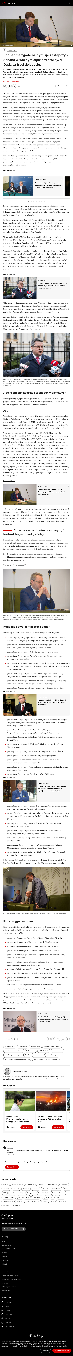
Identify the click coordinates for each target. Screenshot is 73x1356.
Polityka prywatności (9, 1287)
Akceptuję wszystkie (62, 1351)
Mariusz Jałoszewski (19, 1071)
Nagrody (4, 1253)
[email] (63, 1039)
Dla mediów (6, 1291)
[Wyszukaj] (69, 3)
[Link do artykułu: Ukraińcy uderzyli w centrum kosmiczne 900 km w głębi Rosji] (51, 1100)
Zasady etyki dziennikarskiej (11, 1279)
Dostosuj (45, 1351)
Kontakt (4, 1257)
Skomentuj (61, 86)
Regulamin (5, 1283)
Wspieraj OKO (6, 1245)
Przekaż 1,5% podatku (9, 1249)
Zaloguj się (11, 1167)
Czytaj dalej (27, 1127)
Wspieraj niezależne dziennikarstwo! (14, 1223)
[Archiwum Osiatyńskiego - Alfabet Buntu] (36, 1336)
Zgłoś (14, 1155)
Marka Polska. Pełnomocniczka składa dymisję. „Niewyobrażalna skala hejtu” (17, 1119)
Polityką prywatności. (35, 1344)
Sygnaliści (5, 1260)
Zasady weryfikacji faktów (10, 1275)
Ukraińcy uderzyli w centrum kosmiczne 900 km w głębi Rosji (50, 1119)
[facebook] (53, 1039)
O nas (3, 1241)
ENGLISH (5, 1264)
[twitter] (58, 1039)
